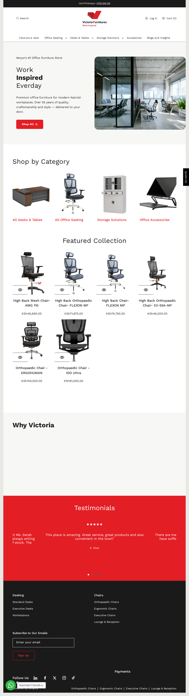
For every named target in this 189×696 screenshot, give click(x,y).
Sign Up (23, 655)
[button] (22, 18)
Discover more (94, 398)
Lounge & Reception (163, 688)
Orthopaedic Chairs (83, 688)
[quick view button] (20, 290)
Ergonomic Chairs (111, 688)
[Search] (18, 18)
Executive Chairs (136, 688)
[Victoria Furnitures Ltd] (94, 18)
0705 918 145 (103, 3)
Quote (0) (186, 177)
